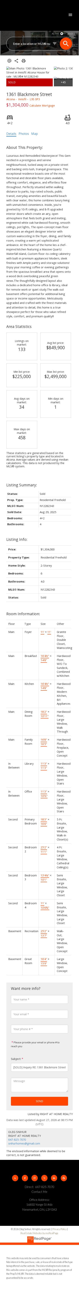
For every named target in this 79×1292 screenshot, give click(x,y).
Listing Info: (16, 539)
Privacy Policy (60, 1229)
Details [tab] (11, 134)
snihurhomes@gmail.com (24, 1143)
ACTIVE (55, 33)
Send (39, 1101)
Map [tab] (34, 134)
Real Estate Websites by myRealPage (39, 1233)
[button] (15, 1178)
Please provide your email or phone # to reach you (35, 1044)
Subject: (16, 1059)
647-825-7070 (17, 1139)
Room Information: (23, 613)
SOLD (70, 33)
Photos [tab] (24, 134)
